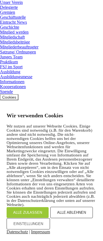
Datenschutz (17, 231)
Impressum (40, 231)
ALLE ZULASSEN (27, 212)
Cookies (9, 97)
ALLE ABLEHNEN (71, 212)
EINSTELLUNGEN (28, 224)
